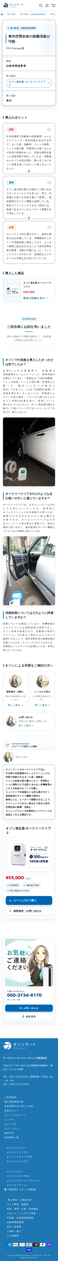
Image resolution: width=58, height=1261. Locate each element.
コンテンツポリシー (15, 1115)
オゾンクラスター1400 (18, 1156)
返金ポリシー (11, 1110)
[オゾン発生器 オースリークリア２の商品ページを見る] (29, 854)
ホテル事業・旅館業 (16, 1204)
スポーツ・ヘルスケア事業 (20, 1213)
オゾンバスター (14, 1171)
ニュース (9, 1119)
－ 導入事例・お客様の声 (18, 1200)
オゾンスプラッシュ (16, 1185)
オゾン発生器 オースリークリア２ (27, 83)
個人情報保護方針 (14, 1101)
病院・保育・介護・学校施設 (21, 1208)
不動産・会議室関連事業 (18, 1217)
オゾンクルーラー (15, 1148)
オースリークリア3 (16, 1152)
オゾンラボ (10, 1124)
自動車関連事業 (14, 1222)
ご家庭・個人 (12, 1231)
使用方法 (9, 1133)
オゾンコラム (11, 1128)
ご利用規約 (10, 1097)
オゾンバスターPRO (16, 1176)
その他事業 (11, 1235)
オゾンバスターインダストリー (22, 1180)
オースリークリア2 (16, 1161)
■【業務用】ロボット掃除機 (20, 1189)
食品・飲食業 (12, 1226)
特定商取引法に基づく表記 (18, 1106)
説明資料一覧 (11, 1137)
